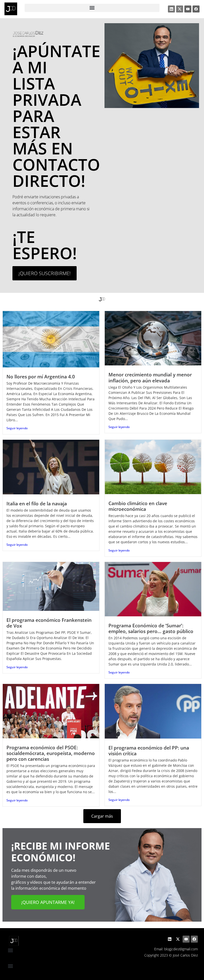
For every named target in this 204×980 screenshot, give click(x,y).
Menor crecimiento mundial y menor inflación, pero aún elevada (150, 377)
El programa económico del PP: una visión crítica (148, 750)
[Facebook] (196, 8)
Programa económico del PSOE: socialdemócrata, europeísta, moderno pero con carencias (50, 753)
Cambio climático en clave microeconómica (137, 506)
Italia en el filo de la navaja (36, 503)
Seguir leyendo (17, 428)
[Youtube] (187, 8)
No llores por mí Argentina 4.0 (40, 376)
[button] (92, 8)
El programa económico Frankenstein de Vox (49, 623)
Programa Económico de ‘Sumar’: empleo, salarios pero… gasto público (150, 628)
